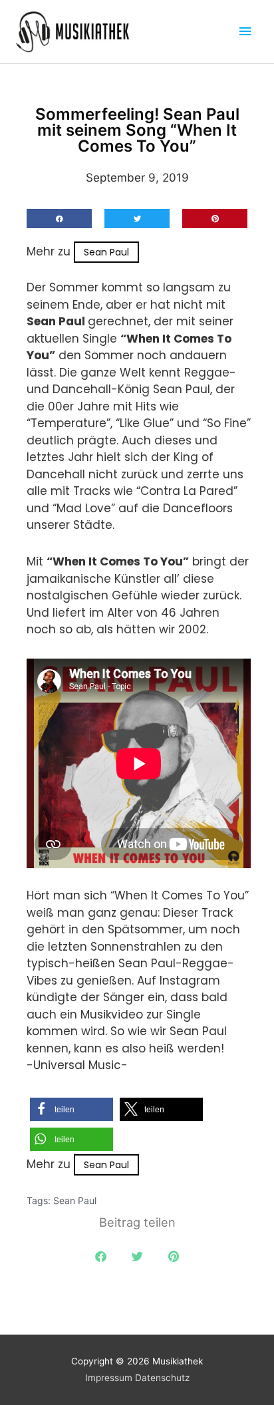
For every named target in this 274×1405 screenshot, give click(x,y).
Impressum (108, 1377)
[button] (59, 218)
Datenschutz (162, 1377)
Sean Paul (106, 252)
